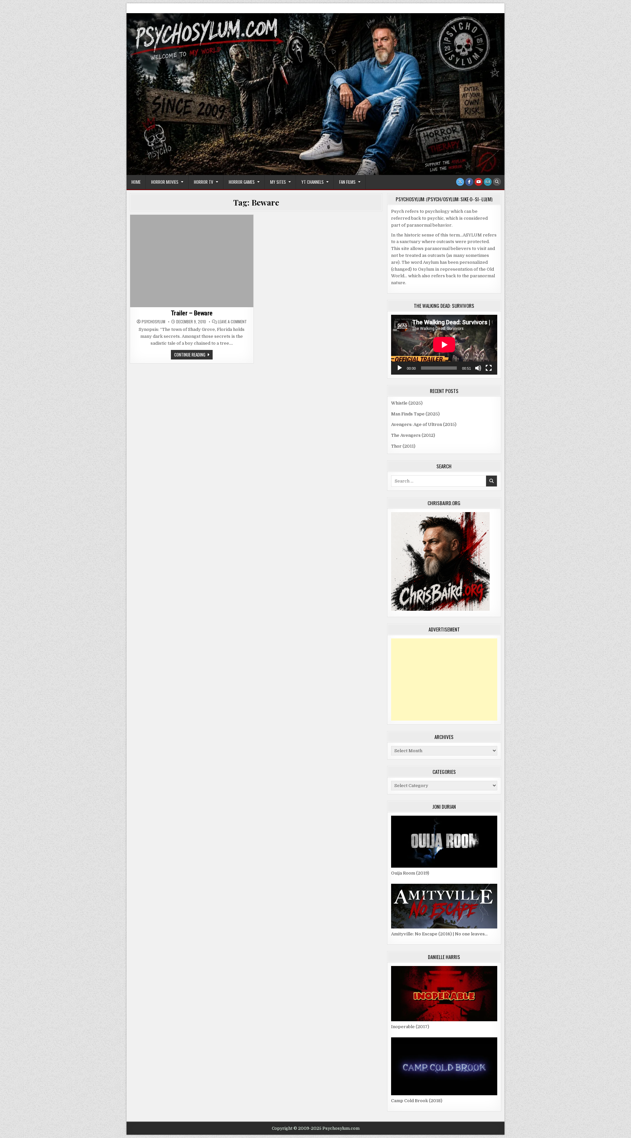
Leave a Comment (232, 322)
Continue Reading (193, 355)
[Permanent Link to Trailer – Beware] (191, 261)
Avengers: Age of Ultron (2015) (423, 424)
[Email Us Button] (488, 182)
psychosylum (153, 322)
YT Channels (312, 182)
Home (136, 182)
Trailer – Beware (192, 313)
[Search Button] (497, 182)
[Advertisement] (444, 679)
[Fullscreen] (488, 368)
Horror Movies (164, 182)
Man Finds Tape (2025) (415, 413)
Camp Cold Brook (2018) (416, 1100)
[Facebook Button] (469, 182)
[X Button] (460, 182)
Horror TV (203, 182)
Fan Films (347, 182)
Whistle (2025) (407, 403)
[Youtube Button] (478, 182)
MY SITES (278, 182)
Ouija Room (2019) (410, 873)
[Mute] (478, 368)
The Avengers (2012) (413, 435)
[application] (444, 345)
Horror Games (242, 182)
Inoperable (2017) (410, 1026)
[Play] (399, 368)
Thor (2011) (403, 446)
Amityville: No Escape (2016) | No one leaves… (439, 933)
